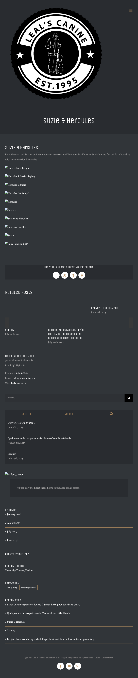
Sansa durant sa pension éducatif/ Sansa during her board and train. (52, 334)
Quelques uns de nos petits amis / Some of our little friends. (40, 438)
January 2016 (14, 514)
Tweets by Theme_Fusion (19, 570)
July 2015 (12, 532)
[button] (7, 322)
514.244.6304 (20, 373)
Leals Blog (12, 587)
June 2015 (12, 540)
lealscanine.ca (18, 383)
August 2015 (13, 523)
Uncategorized (28, 587)
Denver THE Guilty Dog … (22, 423)
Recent (69, 414)
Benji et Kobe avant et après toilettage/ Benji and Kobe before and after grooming (50, 639)
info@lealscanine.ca (24, 378)
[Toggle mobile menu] (131, 10)
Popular (26, 414)
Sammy (82, 330)
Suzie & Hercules (16, 622)
